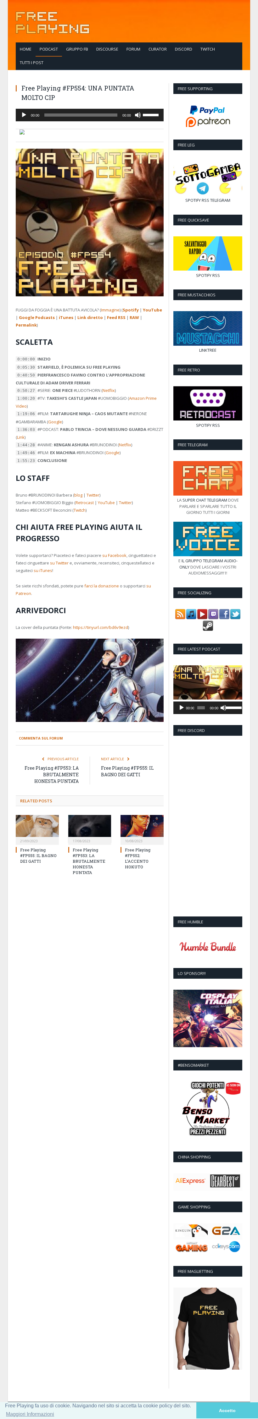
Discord (183, 49)
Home (25, 49)
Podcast (49, 49)
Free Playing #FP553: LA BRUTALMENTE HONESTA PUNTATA (52, 774)
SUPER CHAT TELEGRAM (204, 500)
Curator (158, 49)
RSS (205, 200)
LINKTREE (207, 350)
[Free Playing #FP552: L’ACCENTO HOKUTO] (142, 829)
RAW (134, 317)
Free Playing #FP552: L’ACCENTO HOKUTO (137, 858)
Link (21, 437)
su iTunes (43, 570)
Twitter (93, 495)
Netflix (109, 390)
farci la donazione (101, 586)
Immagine (110, 310)
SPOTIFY (193, 200)
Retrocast (85, 502)
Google (55, 422)
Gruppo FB (77, 49)
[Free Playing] (52, 21)
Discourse (107, 49)
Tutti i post (31, 62)
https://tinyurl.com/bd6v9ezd (100, 627)
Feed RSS (116, 317)
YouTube (152, 310)
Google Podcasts (37, 317)
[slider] (151, 114)
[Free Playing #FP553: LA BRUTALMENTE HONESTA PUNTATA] (89, 829)
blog (78, 495)
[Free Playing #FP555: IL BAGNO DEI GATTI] (37, 829)
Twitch (207, 49)
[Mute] (138, 115)
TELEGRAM (220, 200)
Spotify (131, 310)
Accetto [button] (227, 1410)
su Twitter (59, 563)
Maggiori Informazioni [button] (30, 1414)
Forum (133, 49)
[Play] (24, 115)
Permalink (26, 325)
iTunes (66, 317)
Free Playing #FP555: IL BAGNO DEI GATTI (38, 855)
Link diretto (90, 317)
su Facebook (114, 555)
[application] (90, 115)
